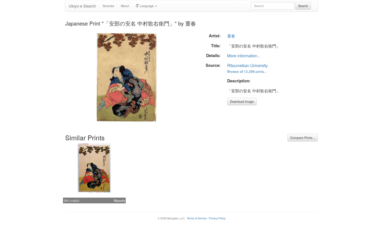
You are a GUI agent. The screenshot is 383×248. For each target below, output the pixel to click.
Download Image (242, 101)
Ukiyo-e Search (82, 6)
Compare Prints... (302, 137)
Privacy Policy (217, 218)
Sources (108, 6)
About (125, 6)
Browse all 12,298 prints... (247, 71)
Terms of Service (197, 218)
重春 (231, 36)
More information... (243, 55)
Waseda (119, 200)
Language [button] (147, 6)
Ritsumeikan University (247, 65)
